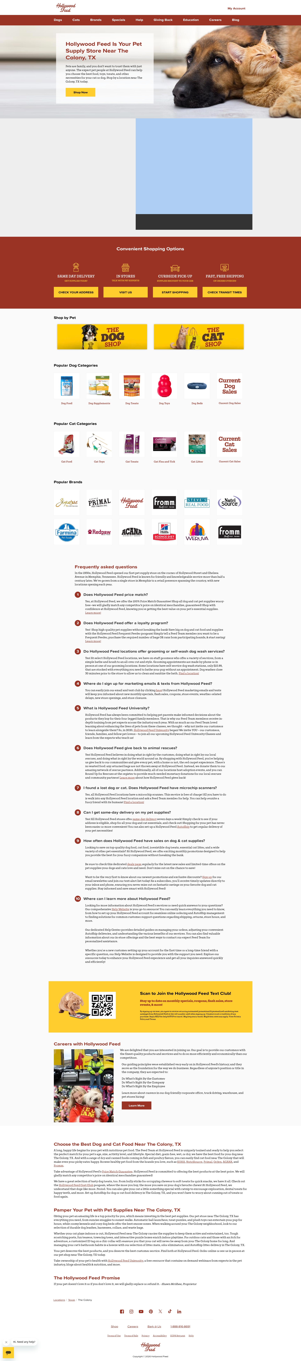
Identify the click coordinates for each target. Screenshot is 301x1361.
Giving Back (163, 19)
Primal (208, 1161)
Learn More (137, 1105)
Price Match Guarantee (117, 1171)
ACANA (227, 1161)
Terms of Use (114, 1336)
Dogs (58, 19)
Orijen (218, 1161)
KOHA (181, 1161)
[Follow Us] (121, 1314)
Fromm (58, 1165)
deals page (134, 864)
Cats (76, 19)
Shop (114, 1326)
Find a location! (189, 673)
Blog (235, 19)
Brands (96, 19)
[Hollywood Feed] (66, 7)
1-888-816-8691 (180, 1326)
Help (139, 19)
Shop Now (81, 92)
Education (191, 19)
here (159, 690)
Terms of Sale (131, 1336)
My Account (236, 8)
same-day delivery (145, 819)
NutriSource (194, 1161)
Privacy (145, 1336)
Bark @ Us (154, 1326)
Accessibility (160, 1336)
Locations (59, 1300)
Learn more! (93, 612)
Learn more (127, 777)
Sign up (207, 877)
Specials (118, 19)
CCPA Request (177, 1336)
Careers (215, 19)
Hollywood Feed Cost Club (76, 1185)
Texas (71, 1300)
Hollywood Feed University (151, 730)
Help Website (120, 909)
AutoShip (183, 826)
